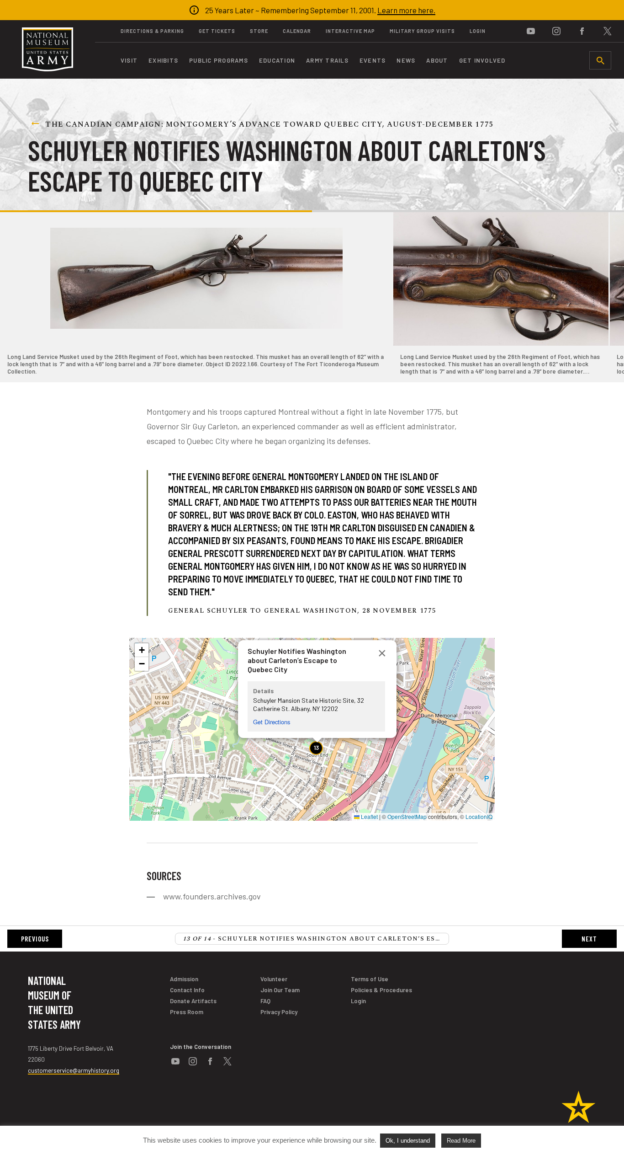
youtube (530, 31)
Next (589, 939)
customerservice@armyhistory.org (73, 1070)
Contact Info (187, 990)
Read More (461, 1140)
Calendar (297, 31)
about (437, 60)
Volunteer (273, 979)
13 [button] (316, 747)
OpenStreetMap (407, 816)
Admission (184, 979)
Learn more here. (406, 10)
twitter (607, 31)
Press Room (186, 1012)
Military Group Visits (422, 31)
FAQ (265, 1001)
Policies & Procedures (381, 990)
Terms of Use (369, 979)
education (277, 60)
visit (129, 60)
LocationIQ (478, 816)
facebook (581, 31)
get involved (482, 60)
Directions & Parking (152, 31)
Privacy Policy (278, 1012)
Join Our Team (280, 990)
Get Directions (271, 721)
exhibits (163, 60)
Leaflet (369, 816)
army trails (327, 60)
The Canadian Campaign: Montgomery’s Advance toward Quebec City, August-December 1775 (269, 124)
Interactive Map (350, 31)
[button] (382, 654)
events (373, 60)
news (406, 60)
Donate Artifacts (193, 1001)
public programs (218, 60)
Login (478, 31)
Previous (35, 939)
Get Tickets (217, 31)
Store (259, 31)
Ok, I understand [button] (408, 1140)
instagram (556, 31)
